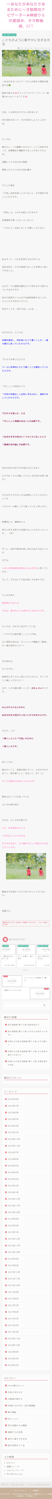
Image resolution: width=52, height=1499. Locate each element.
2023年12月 (14, 1199)
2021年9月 (13, 1292)
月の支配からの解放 (17, 1425)
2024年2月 (13, 1185)
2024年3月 (13, 1179)
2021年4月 (13, 1325)
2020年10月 (14, 1345)
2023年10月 (14, 1212)
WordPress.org (15, 1474)
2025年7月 (13, 1106)
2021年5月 (13, 1318)
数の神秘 (12, 1412)
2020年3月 (13, 1358)
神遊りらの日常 (15, 1432)
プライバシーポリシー (20, 1491)
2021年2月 (13, 1332)
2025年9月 (13, 1099)
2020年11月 (14, 1338)
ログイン (11, 1463)
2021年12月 (14, 1272)
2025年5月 (13, 1119)
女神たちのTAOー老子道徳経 (21, 1405)
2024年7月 (13, 1152)
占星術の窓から (15, 1399)
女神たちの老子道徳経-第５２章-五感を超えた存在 (28, 1063)
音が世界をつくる (16, 1445)
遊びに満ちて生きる (9, 35)
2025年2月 (13, 1125)
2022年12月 (14, 1238)
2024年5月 (13, 1165)
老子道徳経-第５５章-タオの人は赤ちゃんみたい (28, 1033)
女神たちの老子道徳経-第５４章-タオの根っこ (28, 1043)
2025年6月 (13, 1112)
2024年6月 (13, 1159)
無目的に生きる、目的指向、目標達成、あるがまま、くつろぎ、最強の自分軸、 (25, 923)
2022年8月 (13, 1265)
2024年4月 (13, 1172)
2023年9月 (13, 1219)
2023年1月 (13, 1232)
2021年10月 (14, 1285)
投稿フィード (13, 1466)
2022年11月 (14, 1245)
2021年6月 (13, 1312)
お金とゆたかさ (15, 1392)
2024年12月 (14, 1139)
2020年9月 (13, 1352)
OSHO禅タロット (16, 1385)
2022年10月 (14, 1252)
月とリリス (13, 1419)
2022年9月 (13, 1258)
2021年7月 (13, 1305)
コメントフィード (15, 1470)
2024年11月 (14, 1145)
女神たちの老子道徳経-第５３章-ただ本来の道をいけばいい (28, 1053)
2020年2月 (13, 1365)
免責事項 (36, 1491)
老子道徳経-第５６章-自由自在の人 (24, 1024)
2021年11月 (14, 1278)
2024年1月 (13, 1192)
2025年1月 (13, 1132)
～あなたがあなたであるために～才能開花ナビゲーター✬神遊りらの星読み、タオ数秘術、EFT (26, 15)
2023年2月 (13, 1225)
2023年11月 (14, 1205)
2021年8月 (13, 1298)
